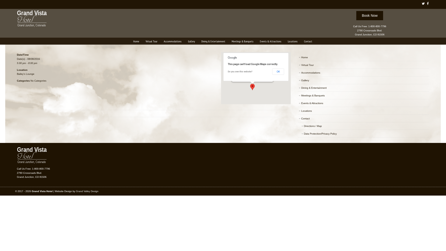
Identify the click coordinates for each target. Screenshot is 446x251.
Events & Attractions (312, 103)
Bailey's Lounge (25, 74)
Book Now (370, 15)
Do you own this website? (240, 71)
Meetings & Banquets (313, 95)
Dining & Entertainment (314, 87)
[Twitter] (423, 4)
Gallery (305, 80)
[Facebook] (427, 4)
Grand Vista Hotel (32, 19)
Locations (306, 110)
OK (278, 71)
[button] (252, 87)
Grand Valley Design (87, 191)
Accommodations (310, 72)
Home (304, 57)
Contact (305, 118)
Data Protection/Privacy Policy (320, 133)
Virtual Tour (307, 65)
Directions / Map (313, 126)
